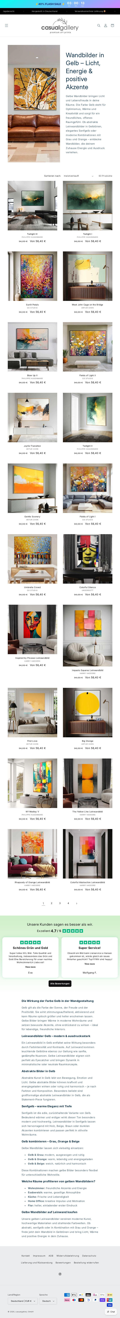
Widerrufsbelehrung (67, 1255)
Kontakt (26, 1255)
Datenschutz (89, 1255)
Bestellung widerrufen (86, 1262)
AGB (51, 1255)
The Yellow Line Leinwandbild (87, 811)
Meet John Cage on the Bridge (87, 305)
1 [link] (43, 903)
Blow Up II (32, 375)
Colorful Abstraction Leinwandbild (87, 882)
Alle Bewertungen (60, 983)
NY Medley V (32, 811)
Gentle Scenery (32, 516)
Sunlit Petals (32, 305)
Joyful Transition (32, 446)
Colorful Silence (87, 587)
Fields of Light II (87, 375)
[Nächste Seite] (76, 903)
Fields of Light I (88, 516)
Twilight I (87, 234)
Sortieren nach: (52, 176)
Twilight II (87, 446)
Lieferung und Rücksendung (37, 1262)
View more (30, 967)
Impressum (39, 1255)
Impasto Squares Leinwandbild (87, 670)
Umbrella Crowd (32, 587)
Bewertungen (63, 1262)
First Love (32, 741)
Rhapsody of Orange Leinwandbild (32, 882)
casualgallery (21, 1312)
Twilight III (32, 234)
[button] (6, 25)
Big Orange (87, 741)
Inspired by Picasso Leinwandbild (32, 658)
